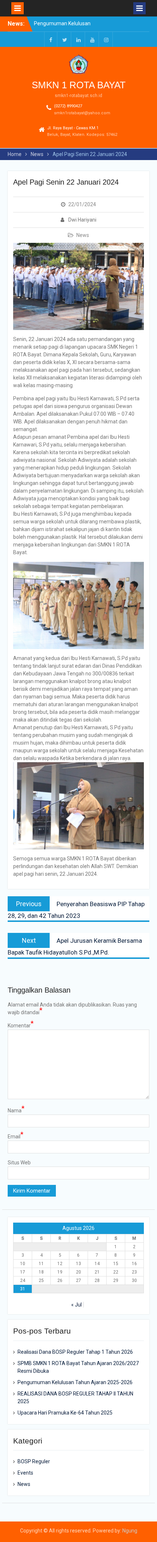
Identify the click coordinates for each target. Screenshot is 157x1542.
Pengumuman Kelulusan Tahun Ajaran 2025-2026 (75, 1382)
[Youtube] (92, 39)
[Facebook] (50, 39)
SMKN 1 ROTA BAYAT (79, 84)
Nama (16, 1110)
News (82, 235)
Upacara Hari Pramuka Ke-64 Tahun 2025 (65, 1413)
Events (25, 1473)
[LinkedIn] (78, 39)
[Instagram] (106, 39)
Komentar (21, 1025)
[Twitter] (64, 39)
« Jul (76, 1305)
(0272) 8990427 (68, 106)
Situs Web (19, 1162)
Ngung (129, 1531)
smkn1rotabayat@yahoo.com (82, 113)
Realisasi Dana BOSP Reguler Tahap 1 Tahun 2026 (75, 1352)
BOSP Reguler (34, 1461)
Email (15, 1136)
